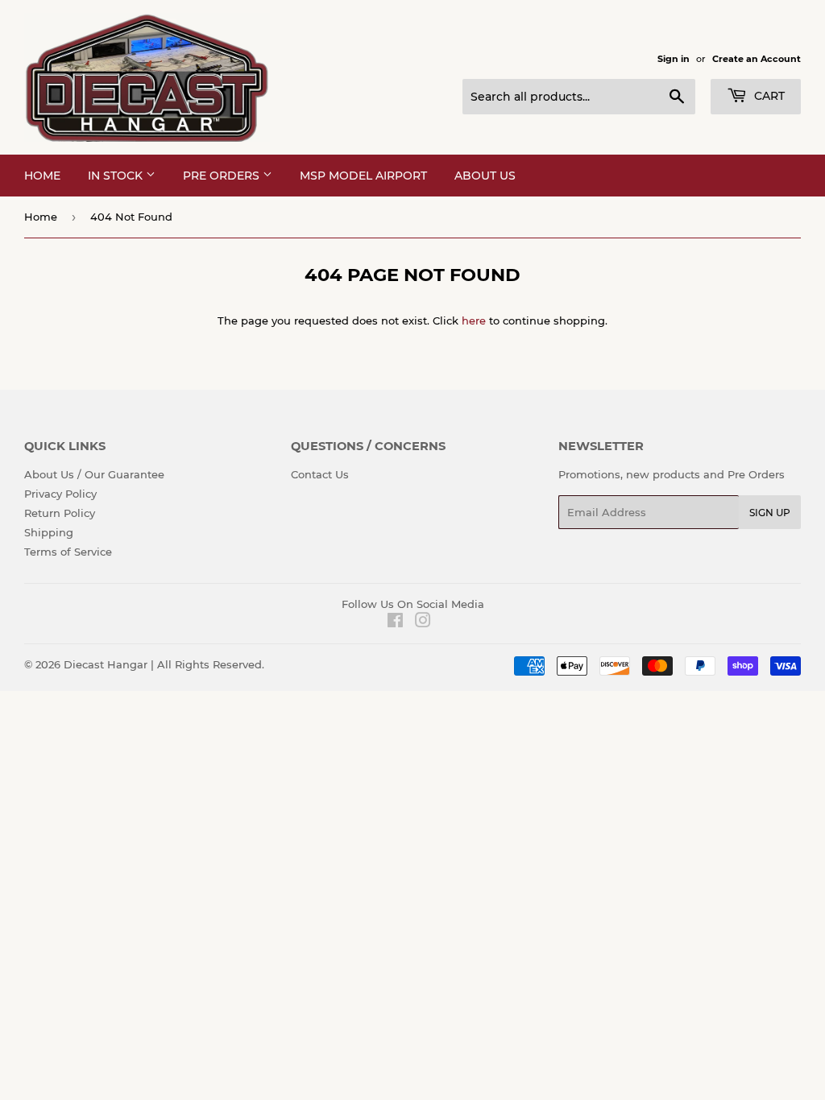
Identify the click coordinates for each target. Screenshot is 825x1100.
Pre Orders (223, 175)
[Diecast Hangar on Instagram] (423, 622)
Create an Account (756, 58)
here (474, 320)
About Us (485, 175)
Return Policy (59, 513)
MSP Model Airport (363, 175)
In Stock (117, 175)
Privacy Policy (60, 493)
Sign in (673, 58)
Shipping (48, 532)
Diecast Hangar (105, 664)
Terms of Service (68, 551)
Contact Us (320, 474)
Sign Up (769, 513)
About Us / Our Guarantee (94, 474)
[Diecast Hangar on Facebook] (395, 622)
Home (42, 175)
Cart (768, 96)
